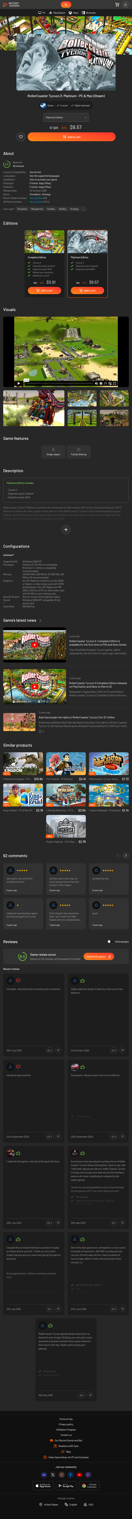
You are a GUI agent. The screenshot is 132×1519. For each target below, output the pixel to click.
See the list (35, 172)
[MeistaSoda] (75, 1153)
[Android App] (66, 1485)
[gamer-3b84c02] (10, 1067)
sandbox (51, 209)
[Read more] (33, 1011)
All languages (122, 941)
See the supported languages (45, 175)
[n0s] (10, 870)
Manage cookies (66, 1498)
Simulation (35, 194)
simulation (22, 209)
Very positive (36, 198)
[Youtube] (79, 1475)
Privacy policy (66, 1424)
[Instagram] (61, 1475)
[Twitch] (88, 1475)
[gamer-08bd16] (10, 1239)
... (83, 209)
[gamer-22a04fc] (10, 981)
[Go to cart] (117, 4)
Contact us (66, 1434)
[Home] (11, 4)
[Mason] (53, 905)
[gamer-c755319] (75, 981)
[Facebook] (70, 1475)
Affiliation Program (66, 1429)
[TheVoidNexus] (10, 1153)
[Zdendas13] (75, 1067)
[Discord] (44, 1475)
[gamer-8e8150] (96, 905)
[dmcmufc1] (96, 870)
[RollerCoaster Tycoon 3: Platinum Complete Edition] (44, 258)
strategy (74, 209)
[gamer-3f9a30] (75, 1239)
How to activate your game (43, 179)
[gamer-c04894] (10, 905)
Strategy (46, 194)
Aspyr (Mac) (45, 183)
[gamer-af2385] (53, 870)
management (37, 209)
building (62, 209)
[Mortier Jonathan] (43, 1326)
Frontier (34, 183)
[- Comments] (118, 855)
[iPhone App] (43, 1485)
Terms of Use (66, 1419)
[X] (53, 1475)
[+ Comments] (126, 855)
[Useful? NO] (58, 1050)
